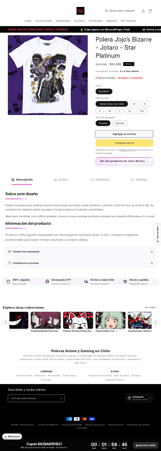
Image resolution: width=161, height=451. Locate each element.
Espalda (120, 123)
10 (134, 103)
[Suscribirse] (60, 398)
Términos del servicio (95, 425)
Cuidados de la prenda (83, 262)
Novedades (54, 375)
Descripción (24, 179)
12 (145, 103)
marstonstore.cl (26, 425)
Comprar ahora (124, 142)
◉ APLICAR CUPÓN (145, 445)
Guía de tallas (121, 375)
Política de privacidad (72, 425)
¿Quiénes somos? (114, 379)
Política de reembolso (49, 425)
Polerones (40, 375)
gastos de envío (128, 150)
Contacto (136, 375)
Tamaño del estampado (83, 251)
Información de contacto (138, 425)
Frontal (103, 123)
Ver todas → (151, 307)
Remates (46, 379)
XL (130, 111)
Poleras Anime (24, 375)
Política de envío (116, 425)
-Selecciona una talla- (112, 103)
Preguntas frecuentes (100, 375)
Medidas (141, 179)
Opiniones (102, 179)
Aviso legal (82, 428)
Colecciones (69, 375)
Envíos (63, 179)
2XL (142, 111)
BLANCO (104, 91)
